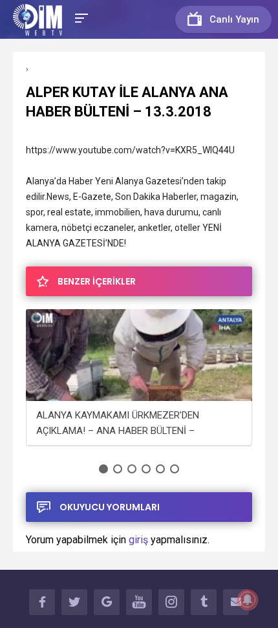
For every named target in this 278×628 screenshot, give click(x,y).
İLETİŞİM (236, 602)
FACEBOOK (42, 602)
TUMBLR (204, 602)
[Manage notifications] (247, 599)
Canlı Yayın (234, 19)
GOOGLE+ (107, 602)
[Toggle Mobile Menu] (79, 17)
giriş (138, 540)
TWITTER (74, 602)
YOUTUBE (139, 602)
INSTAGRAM (171, 602)
